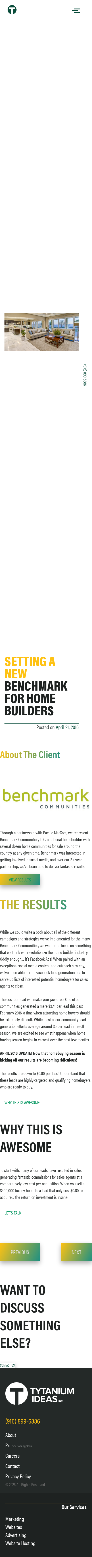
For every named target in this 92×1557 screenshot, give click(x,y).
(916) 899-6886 (85, 375)
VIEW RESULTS (20, 879)
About (10, 1435)
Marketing (14, 1518)
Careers (12, 1455)
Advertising (16, 1535)
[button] (7, 1365)
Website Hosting (20, 1543)
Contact (12, 1466)
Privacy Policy (18, 1476)
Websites (13, 1527)
